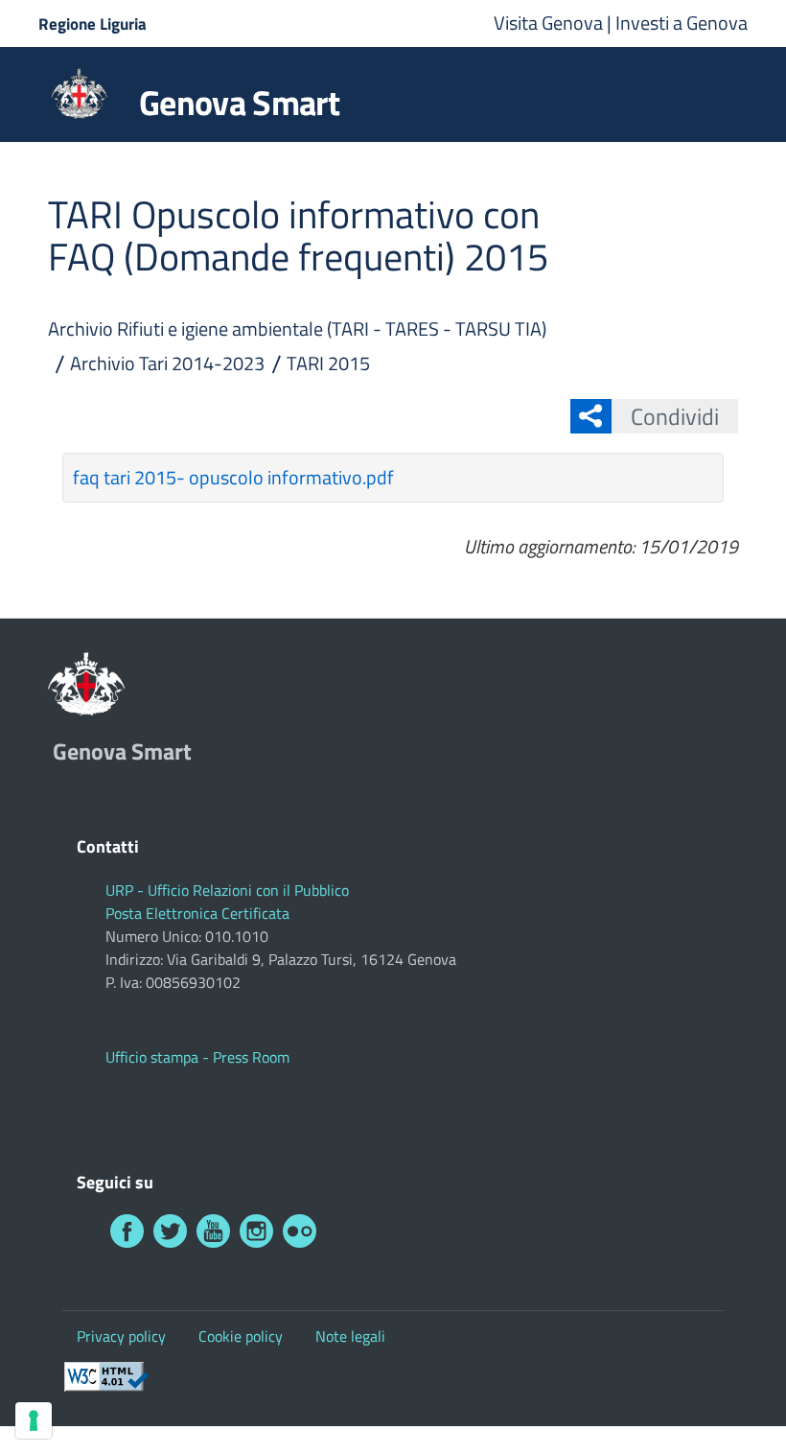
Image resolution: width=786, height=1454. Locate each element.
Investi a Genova (681, 22)
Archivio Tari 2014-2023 (167, 363)
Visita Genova (550, 22)
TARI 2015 (328, 363)
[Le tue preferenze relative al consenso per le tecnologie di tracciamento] (33, 1420)
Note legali (350, 1336)
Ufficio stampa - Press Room (197, 1056)
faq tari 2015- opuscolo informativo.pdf (233, 477)
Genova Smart (239, 103)
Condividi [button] (675, 416)
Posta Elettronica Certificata (197, 913)
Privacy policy (121, 1336)
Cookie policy (240, 1336)
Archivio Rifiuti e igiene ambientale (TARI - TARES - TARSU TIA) (297, 328)
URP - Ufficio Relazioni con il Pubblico (227, 890)
